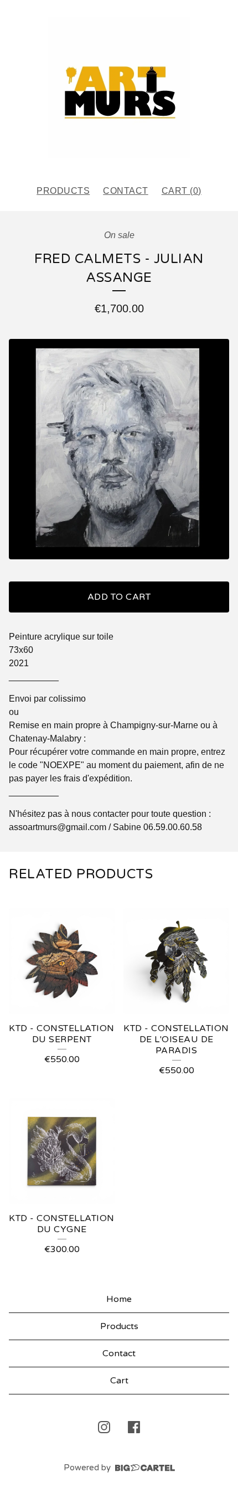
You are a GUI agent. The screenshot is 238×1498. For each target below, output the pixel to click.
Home (119, 1299)
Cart (119, 1380)
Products (63, 190)
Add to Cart (119, 597)
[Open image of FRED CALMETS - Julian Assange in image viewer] (119, 449)
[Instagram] (104, 1427)
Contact (125, 190)
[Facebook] (134, 1427)
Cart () (181, 190)
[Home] (119, 87)
